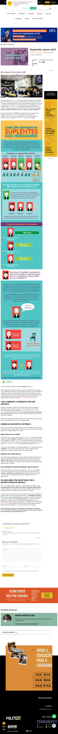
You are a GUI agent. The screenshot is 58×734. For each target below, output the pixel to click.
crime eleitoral (12, 106)
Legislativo (19, 117)
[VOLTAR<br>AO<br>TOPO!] (3, 723)
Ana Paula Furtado (50, 135)
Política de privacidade (12, 731)
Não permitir (25, 8)
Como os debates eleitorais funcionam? (50, 149)
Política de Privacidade (53, 2)
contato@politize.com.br (45, 709)
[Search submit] (50, 8)
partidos (37, 443)
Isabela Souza (48, 137)
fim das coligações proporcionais (28, 397)
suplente (16, 114)
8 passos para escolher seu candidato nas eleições (50, 130)
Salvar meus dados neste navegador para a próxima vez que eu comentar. (21, 571)
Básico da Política (35, 52)
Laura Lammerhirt (50, 117)
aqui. (32, 386)
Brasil (30, 731)
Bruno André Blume (37, 54)
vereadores (14, 100)
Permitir (33, 8)
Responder (38, 537)
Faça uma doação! (45, 698)
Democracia (49, 103)
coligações (18, 440)
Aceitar (47, 2)
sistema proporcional (11, 443)
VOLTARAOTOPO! (4, 728)
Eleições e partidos (48, 52)
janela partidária (5, 503)
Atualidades (49, 101)
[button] (21, 13)
